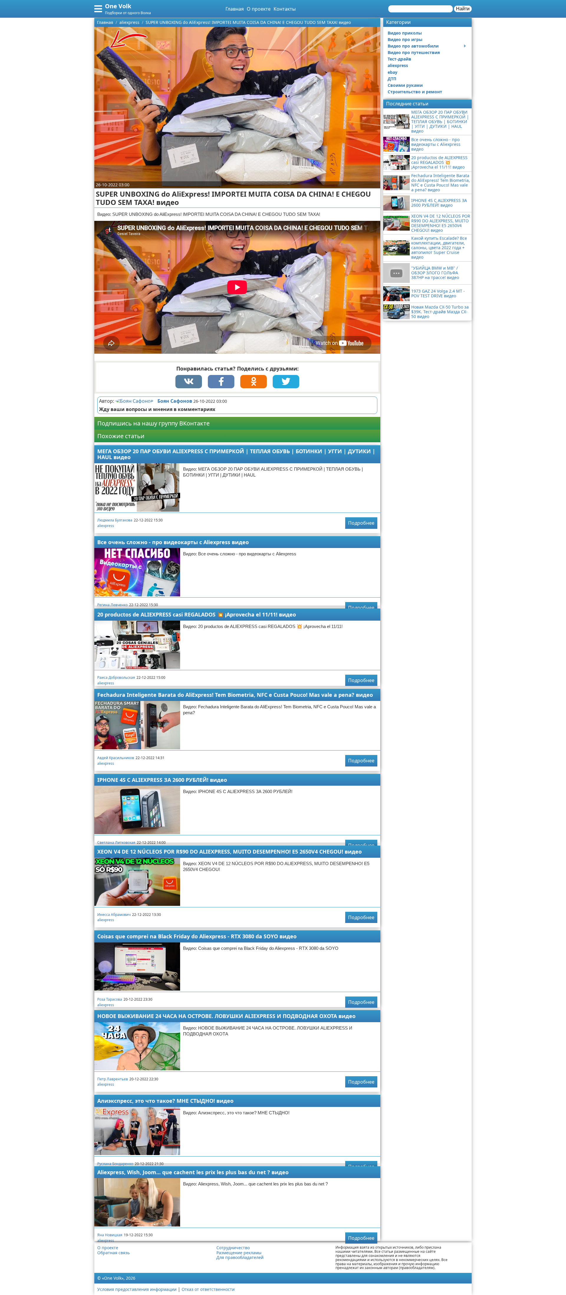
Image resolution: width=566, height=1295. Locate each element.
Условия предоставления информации (137, 1289)
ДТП (392, 78)
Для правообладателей (240, 1257)
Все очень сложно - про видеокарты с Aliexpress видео (173, 542)
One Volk (118, 6)
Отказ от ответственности (208, 1289)
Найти (463, 8)
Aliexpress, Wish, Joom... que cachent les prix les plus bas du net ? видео (193, 1172)
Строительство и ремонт (415, 91)
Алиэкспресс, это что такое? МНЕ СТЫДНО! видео (165, 1100)
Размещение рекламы (238, 1252)
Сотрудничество (233, 1247)
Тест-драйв (399, 59)
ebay (392, 72)
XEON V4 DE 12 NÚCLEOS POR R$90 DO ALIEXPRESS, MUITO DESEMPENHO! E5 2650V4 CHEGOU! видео (229, 851)
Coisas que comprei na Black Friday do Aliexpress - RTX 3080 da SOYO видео (197, 936)
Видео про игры (405, 39)
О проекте (259, 9)
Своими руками (405, 85)
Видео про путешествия (414, 52)
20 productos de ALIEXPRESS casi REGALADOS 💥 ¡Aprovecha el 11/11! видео (196, 614)
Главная (235, 9)
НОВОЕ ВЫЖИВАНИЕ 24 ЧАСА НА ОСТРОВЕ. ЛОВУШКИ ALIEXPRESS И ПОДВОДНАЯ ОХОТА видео (226, 1016)
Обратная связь (113, 1252)
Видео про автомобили (413, 46)
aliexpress (105, 525)
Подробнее (361, 523)
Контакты (285, 9)
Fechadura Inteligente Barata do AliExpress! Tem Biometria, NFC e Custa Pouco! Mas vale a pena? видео (235, 694)
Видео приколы (405, 33)
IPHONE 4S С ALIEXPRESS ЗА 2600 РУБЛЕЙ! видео (162, 779)
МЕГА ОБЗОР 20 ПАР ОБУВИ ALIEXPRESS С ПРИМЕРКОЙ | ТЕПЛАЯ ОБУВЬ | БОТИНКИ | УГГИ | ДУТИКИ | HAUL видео (236, 454)
